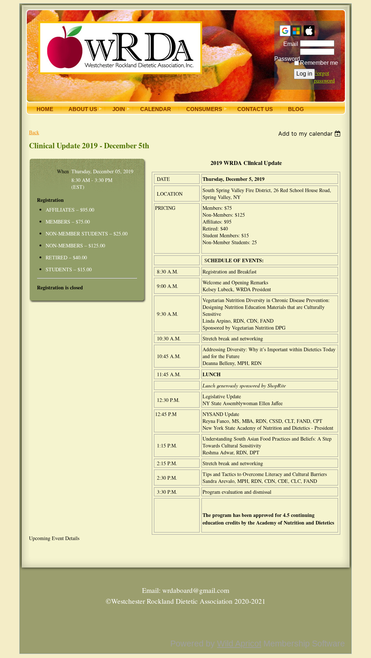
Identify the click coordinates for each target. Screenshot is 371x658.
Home (45, 109)
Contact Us (255, 109)
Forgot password (324, 76)
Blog (296, 109)
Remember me (319, 63)
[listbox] (310, 133)
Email (289, 44)
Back (34, 132)
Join (118, 109)
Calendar (155, 109)
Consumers (204, 109)
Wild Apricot (239, 643)
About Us (82, 109)
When (63, 171)
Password (286, 56)
